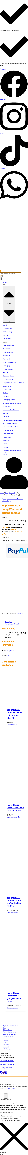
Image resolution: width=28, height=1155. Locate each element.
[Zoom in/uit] (0, 1152)
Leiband (5, 447)
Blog (4, 1028)
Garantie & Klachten (9, 1034)
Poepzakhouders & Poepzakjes (12, 420)
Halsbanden (7, 437)
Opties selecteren (12, 817)
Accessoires (7, 406)
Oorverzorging (7, 389)
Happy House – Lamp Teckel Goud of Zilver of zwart (15, 808)
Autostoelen (7, 349)
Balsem (5, 372)
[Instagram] (6, 1073)
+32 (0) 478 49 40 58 (7, 1064)
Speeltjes (6, 416)
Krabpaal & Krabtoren (10, 423)
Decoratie (20, 613)
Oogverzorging (7, 386)
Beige (7, 655)
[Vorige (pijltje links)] (0, 1154)
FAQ (4, 1042)
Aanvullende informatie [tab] (12, 624)
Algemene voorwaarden (10, 1026)
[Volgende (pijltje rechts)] (2, 1154)
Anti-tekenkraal (8, 369)
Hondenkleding (8, 430)
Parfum (5, 393)
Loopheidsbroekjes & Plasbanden (13, 383)
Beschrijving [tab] (8, 622)
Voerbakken (7, 338)
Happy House (10, 651)
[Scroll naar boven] (2, 1095)
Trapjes (5, 413)
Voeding (5, 325)
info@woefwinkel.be (8, 1068)
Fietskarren (6, 355)
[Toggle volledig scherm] (2, 1152)
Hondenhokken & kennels (11, 410)
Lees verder (10, 724)
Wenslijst (6, 1047)
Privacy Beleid (7, 1030)
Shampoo (6, 396)
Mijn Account (7, 1049)
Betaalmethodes (8, 1036)
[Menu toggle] (1, 278)
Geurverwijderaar (8, 376)
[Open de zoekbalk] (0, 271)
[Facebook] (1, 1073)
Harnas (5, 444)
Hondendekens (8, 433)
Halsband (6, 440)
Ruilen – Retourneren (9, 1032)
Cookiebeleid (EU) (8, 1045)
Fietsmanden (7, 359)
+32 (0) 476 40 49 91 (7, 1061)
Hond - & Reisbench (9, 362)
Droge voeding (7, 328)
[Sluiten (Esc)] (5, 1152)
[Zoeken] (1, 276)
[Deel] (4, 1152)
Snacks (5, 335)
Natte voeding (7, 332)
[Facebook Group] (3, 1073)
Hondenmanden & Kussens (11, 427)
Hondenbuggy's (8, 352)
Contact (5, 1040)
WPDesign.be (11, 1089)
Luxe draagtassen (8, 345)
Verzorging (6, 366)
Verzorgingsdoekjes (9, 399)
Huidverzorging (8, 379)
